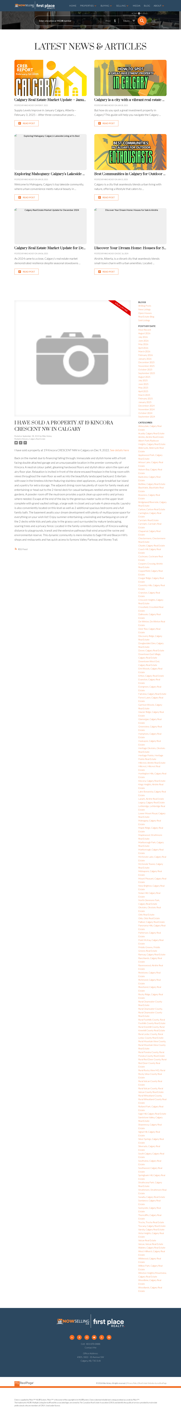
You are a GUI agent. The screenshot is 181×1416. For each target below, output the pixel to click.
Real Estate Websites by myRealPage (153, 1383)
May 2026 (143, 344)
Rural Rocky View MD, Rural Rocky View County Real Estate (151, 1074)
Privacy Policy (132, 1383)
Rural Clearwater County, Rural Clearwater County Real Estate (150, 1012)
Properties (87, 5)
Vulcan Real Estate (147, 1240)
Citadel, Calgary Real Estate (151, 545)
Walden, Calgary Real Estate (151, 1247)
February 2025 (145, 398)
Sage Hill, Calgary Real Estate (152, 1113)
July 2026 (143, 337)
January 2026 (144, 358)
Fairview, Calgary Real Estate (152, 693)
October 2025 (145, 369)
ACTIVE (134, 13)
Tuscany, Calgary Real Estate (152, 1226)
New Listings (144, 309)
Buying (105, 5)
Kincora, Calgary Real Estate (33, 439)
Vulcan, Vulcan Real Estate (150, 1244)
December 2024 (146, 405)
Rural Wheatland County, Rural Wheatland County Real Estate (152, 1099)
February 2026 (145, 355)
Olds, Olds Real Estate (149, 918)
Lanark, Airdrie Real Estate (151, 798)
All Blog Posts (144, 305)
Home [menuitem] (72, 5)
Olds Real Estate (146, 914)
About (157, 5)
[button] (72, 1337)
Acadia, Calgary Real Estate (151, 433)
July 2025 (143, 380)
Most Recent (144, 329)
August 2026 (144, 333)
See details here (119, 450)
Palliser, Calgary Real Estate (151, 922)
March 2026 (144, 351)
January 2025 (144, 402)
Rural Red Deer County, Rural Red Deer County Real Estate (152, 1063)
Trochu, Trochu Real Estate (151, 1222)
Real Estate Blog (146, 316)
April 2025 (143, 391)
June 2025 (143, 384)
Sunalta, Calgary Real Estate (151, 1197)
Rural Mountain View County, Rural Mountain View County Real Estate (152, 1045)
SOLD (145, 13)
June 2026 (143, 340)
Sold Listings (144, 320)
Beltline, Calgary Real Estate (151, 484)
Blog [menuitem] (147, 5)
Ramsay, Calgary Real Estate (151, 954)
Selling (121, 5)
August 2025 (144, 376)
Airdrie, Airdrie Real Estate (151, 437)
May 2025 (143, 387)
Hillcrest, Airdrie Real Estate (151, 762)
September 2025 (146, 373)
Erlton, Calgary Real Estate (151, 675)
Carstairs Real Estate (148, 520)
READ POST (29, 123)
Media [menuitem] (136, 5)
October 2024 (145, 413)
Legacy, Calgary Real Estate (151, 802)
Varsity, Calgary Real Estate (151, 1229)
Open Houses (145, 313)
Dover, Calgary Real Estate (151, 650)
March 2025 (144, 395)
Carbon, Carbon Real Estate (151, 509)
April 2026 (143, 347)
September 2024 (146, 416)
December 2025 (146, 362)
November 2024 (146, 409)
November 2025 (146, 366)
